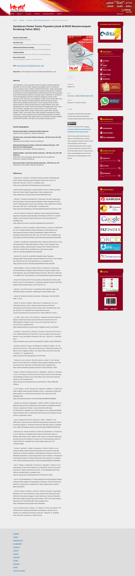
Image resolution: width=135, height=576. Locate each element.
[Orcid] (110, 236)
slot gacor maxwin (19, 571)
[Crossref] (110, 205)
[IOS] (110, 244)
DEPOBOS (16, 564)
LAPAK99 (16, 534)
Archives (37, 14)
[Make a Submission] (110, 82)
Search (59, 14)
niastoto (15, 554)
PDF (71, 77)
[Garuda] (110, 198)
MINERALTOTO (18, 540)
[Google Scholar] (110, 216)
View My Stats (110, 295)
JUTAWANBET (17, 544)
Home (12, 14)
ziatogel (15, 550)
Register (116, 1)
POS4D (15, 567)
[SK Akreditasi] (110, 28)
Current (28, 14)
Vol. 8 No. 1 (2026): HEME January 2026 (38, 20)
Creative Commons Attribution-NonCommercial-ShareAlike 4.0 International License (79, 129)
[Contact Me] (110, 97)
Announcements (48, 14)
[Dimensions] (110, 254)
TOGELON (16, 547)
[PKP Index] (110, 226)
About (19, 14)
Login (123, 1)
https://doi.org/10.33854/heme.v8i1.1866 (30, 66)
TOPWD (15, 537)
